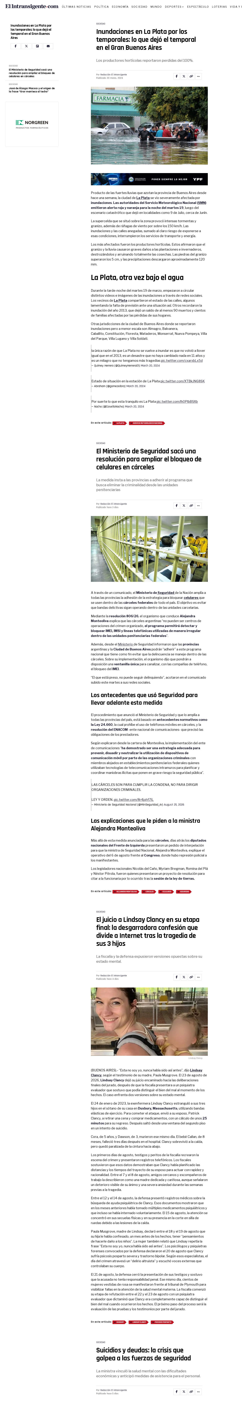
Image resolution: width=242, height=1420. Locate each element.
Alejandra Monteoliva (127, 892)
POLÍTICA (101, 6)
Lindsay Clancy (139, 1322)
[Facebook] (15, 46)
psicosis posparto (163, 1322)
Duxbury (120, 1322)
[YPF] (149, 180)
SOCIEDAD (139, 6)
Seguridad (166, 593)
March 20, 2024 (150, 366)
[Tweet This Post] (183, 76)
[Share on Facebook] (177, 76)
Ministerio (126, 644)
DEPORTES (173, 6)
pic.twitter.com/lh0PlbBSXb (177, 401)
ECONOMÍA (120, 6)
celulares (191, 598)
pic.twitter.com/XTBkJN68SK (183, 381)
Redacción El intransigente (113, 74)
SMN (201, 203)
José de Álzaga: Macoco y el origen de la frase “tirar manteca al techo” (32, 90)
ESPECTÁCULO (198, 6)
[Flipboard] (37, 46)
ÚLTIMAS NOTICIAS (76, 6)
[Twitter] (26, 46)
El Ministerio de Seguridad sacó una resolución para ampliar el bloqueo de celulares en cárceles (32, 73)
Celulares (166, 892)
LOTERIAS (219, 6)
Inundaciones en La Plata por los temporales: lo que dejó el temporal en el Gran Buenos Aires (31, 32)
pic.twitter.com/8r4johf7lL (134, 799)
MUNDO (156, 6)
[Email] (48, 46)
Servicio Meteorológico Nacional (147, 423)
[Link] (191, 76)
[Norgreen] (32, 124)
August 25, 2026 (174, 805)
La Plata (120, 423)
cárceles (150, 892)
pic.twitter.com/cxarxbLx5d (182, 360)
